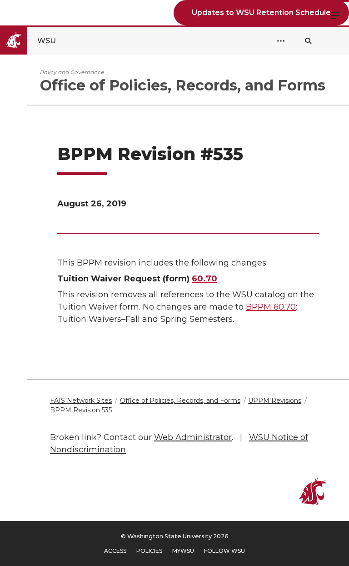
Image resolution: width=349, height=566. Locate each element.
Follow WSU (224, 550)
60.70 (204, 279)
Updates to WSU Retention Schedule (261, 12)
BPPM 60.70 (271, 307)
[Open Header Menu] (280, 41)
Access (115, 550)
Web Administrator (193, 437)
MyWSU (183, 550)
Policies (149, 550)
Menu (335, 14)
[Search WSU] (308, 41)
